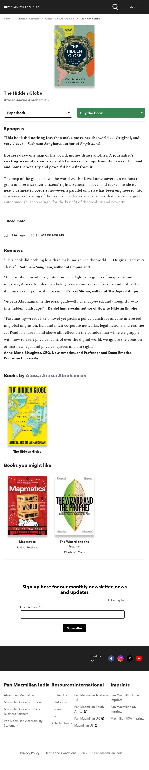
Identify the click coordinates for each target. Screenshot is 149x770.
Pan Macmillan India (27, 685)
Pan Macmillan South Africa (89, 709)
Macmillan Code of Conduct (23, 702)
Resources (62, 685)
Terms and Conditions (61, 753)
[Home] (22, 7)
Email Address (30, 607)
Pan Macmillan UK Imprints (123, 709)
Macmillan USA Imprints (127, 718)
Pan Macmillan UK (87, 718)
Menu (133, 7)
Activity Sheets (61, 723)
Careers (56, 709)
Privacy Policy (29, 753)
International (89, 685)
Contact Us (59, 695)
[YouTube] (139, 658)
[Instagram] (120, 658)
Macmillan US (84, 725)
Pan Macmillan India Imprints (125, 697)
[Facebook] (111, 658)
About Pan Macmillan (19, 695)
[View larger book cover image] (74, 55)
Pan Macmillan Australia (91, 695)
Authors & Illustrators (28, 18)
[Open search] (115, 7)
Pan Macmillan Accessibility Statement (23, 723)
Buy (54, 716)
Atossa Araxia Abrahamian (59, 18)
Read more (16, 221)
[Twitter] (130, 658)
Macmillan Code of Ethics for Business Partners (24, 711)
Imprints (120, 685)
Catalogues (59, 702)
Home (7, 18)
